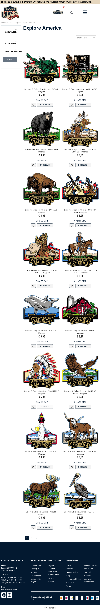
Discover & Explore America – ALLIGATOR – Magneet (41, 90)
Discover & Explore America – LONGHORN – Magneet (80, 452)
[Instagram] (9, 595)
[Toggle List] (94, 38)
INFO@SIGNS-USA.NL (10, 589)
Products (10, 22)
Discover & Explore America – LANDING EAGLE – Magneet (80, 392)
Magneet (18, 22)
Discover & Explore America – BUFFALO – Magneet (41, 211)
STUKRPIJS (10, 43)
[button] (71, 12)
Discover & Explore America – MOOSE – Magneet (42, 513)
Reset (10, 59)
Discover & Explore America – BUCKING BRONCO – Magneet (80, 150)
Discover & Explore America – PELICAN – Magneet (80, 513)
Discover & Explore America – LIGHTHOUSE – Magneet (42, 452)
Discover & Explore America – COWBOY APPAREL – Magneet (42, 271)
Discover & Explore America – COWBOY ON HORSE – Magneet (80, 271)
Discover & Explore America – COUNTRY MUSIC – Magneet (80, 211)
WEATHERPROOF (13, 51)
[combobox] (84, 38)
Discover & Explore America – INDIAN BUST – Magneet (42, 392)
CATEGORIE (11, 32)
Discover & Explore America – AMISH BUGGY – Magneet (80, 90)
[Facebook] (3, 595)
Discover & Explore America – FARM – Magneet (80, 332)
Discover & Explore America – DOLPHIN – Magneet (41, 332)
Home (3, 22)
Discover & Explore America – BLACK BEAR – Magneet (42, 150)
